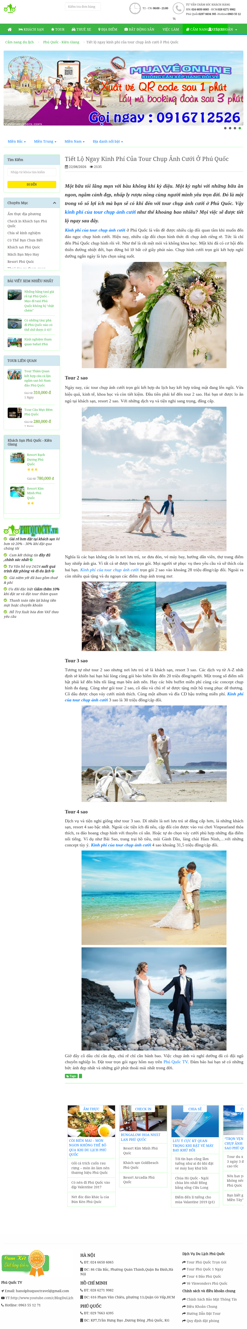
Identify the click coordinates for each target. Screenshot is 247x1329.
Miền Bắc (15, 141)
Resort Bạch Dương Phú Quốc (36, 459)
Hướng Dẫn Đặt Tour (204, 1313)
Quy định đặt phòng (203, 1320)
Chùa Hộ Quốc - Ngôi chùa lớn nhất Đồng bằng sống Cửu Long (191, 1183)
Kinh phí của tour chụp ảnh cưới (95, 230)
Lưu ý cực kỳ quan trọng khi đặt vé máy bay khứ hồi (193, 1145)
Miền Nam (73, 141)
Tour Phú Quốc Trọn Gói (206, 1262)
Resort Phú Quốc (20, 261)
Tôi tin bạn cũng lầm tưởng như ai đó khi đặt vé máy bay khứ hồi (194, 1163)
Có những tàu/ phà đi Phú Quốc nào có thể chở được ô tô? (38, 325)
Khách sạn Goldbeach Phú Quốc (140, 1165)
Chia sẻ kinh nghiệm (24, 233)
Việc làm (170, 29)
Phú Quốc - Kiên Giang (61, 42)
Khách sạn (33, 29)
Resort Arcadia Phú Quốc (139, 1179)
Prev (12, 93)
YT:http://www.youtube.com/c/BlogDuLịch (39, 1298)
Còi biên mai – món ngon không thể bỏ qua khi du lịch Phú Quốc (87, 1147)
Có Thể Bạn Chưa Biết (25, 240)
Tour (59, 29)
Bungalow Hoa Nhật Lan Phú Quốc (140, 1137)
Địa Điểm (108, 29)
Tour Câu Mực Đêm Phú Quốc (38, 412)
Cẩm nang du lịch (19, 42)
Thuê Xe (83, 29)
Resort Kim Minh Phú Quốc (140, 1150)
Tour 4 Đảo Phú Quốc (204, 1276)
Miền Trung (43, 141)
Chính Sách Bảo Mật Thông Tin (212, 1299)
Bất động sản (141, 29)
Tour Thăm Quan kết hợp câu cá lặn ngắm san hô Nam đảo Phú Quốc (37, 378)
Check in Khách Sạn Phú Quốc (27, 223)
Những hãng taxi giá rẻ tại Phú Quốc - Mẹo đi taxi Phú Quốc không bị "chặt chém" (39, 300)
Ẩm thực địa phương (24, 214)
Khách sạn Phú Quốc (23, 247)
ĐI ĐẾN (32, 184)
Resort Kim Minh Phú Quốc (35, 493)
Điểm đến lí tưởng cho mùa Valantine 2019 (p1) (195, 1199)
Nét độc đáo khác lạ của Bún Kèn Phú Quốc (90, 1199)
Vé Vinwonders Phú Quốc (207, 1283)
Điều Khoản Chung (202, 1306)
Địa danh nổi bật (106, 141)
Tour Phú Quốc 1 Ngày (205, 1269)
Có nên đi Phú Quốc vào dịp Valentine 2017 (90, 1184)
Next (235, 93)
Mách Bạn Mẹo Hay (23, 254)
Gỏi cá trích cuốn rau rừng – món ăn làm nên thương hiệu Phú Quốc (90, 1168)
